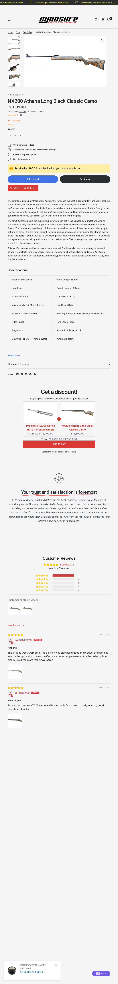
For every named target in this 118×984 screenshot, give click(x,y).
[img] (15, 635)
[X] (22, 374)
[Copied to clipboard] (35, 374)
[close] (56, 965)
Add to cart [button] (59, 445)
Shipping (22, 111)
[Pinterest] (26, 374)
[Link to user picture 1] (15, 671)
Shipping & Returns (18, 364)
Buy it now (85, 179)
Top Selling (27, 32)
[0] (107, 20)
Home (10, 32)
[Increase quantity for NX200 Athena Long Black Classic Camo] (20, 135)
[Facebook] (17, 374)
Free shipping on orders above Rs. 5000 (48, 3)
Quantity (11, 129)
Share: (11, 374)
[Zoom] (102, 40)
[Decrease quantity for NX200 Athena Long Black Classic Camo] (10, 135)
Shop (18, 32)
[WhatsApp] (30, 374)
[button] (42, 575)
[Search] (96, 20)
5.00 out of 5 (67, 564)
